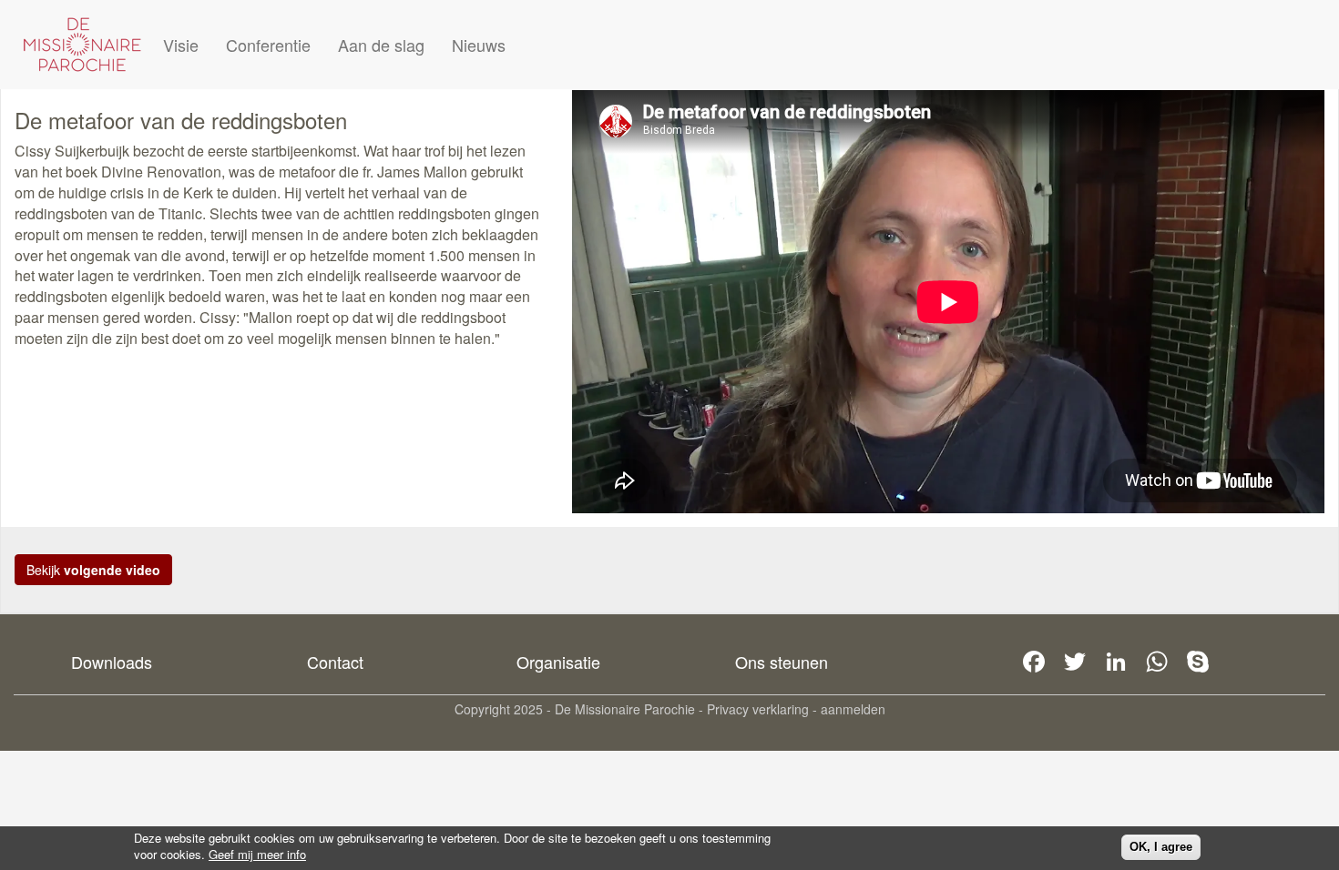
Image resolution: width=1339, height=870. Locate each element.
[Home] (82, 44)
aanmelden (853, 709)
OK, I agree (1160, 847)
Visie (181, 44)
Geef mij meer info (257, 854)
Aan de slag (381, 44)
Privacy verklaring (758, 709)
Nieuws (479, 44)
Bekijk (93, 570)
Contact (335, 661)
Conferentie (268, 44)
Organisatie (558, 661)
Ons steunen (781, 661)
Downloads (111, 661)
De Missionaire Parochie (625, 709)
